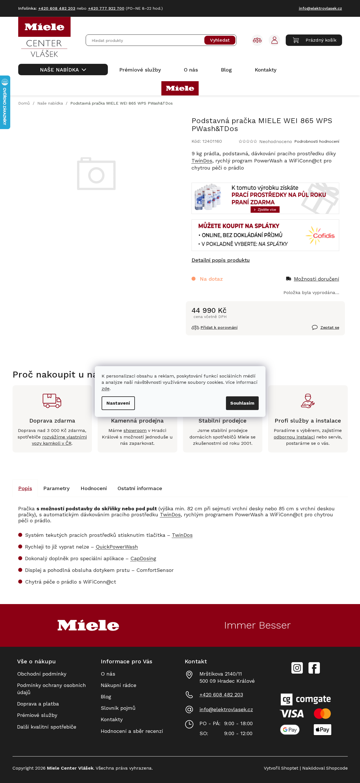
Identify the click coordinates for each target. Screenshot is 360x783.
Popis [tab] (25, 488)
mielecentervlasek (297, 664)
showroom (135, 430)
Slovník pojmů (118, 708)
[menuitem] (63, 69)
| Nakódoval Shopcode (323, 768)
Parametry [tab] (56, 488)
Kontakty (112, 719)
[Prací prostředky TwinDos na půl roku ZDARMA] (265, 198)
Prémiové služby (37, 715)
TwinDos (202, 161)
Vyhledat (220, 40)
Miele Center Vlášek (314, 668)
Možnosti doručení (316, 279)
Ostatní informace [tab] (140, 488)
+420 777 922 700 (106, 8)
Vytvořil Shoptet (281, 768)
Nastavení (118, 403)
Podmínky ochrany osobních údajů (51, 688)
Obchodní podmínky (41, 674)
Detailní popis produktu (221, 260)
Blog (106, 697)
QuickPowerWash (117, 547)
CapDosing (143, 558)
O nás (108, 674)
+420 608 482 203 (221, 695)
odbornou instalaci (294, 437)
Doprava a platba (38, 704)
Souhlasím (242, 403)
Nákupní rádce (118, 685)
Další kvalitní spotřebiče (46, 727)
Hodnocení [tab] (94, 488)
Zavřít (319, 330)
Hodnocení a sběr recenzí (132, 731)
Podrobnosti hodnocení (316, 141)
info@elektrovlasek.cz (226, 709)
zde (106, 388)
